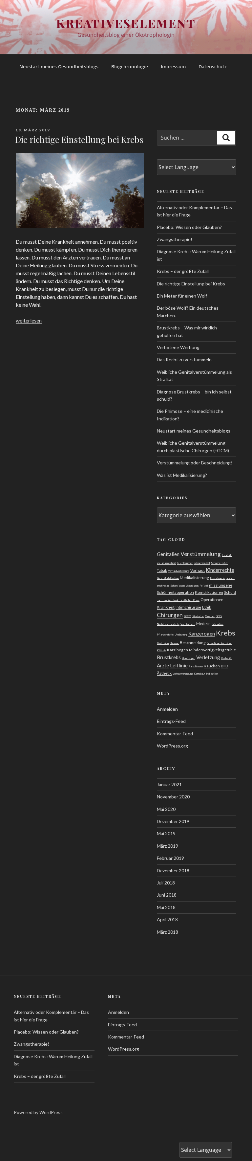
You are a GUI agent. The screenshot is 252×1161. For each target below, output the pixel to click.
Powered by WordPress (38, 1112)
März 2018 (167, 932)
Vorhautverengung (183, 673)
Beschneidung (193, 642)
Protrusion (163, 643)
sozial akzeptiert (166, 563)
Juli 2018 (166, 882)
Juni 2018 (167, 895)
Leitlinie (179, 665)
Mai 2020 (166, 809)
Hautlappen (188, 658)
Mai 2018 (166, 907)
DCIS (219, 616)
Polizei (204, 585)
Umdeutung (181, 634)
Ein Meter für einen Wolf (182, 296)
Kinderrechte (220, 570)
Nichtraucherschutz (168, 624)
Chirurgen (170, 615)
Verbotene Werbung (178, 347)
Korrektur (199, 673)
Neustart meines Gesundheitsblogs (58, 66)
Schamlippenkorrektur (219, 643)
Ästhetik (164, 673)
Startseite (198, 616)
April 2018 (167, 919)
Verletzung (208, 657)
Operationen (211, 599)
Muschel (210, 616)
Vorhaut (197, 570)
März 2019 (167, 846)
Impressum (173, 66)
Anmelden (167, 709)
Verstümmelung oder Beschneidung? (195, 462)
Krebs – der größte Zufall (183, 271)
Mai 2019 (166, 833)
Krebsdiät (226, 658)
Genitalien (168, 554)
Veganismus (192, 585)
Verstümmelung (200, 553)
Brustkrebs (169, 657)
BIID (224, 665)
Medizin (203, 623)
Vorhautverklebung (178, 570)
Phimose (174, 643)
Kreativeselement (126, 23)
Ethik (206, 607)
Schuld (230, 592)
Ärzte (163, 665)
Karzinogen (177, 649)
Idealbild (227, 555)
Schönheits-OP (219, 563)
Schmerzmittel (202, 563)
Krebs (225, 632)
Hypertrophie (217, 578)
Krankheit (166, 607)
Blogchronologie (129, 66)
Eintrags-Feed (171, 721)
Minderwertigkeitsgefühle (212, 649)
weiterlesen (29, 320)
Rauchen (212, 665)
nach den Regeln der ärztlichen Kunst (178, 600)
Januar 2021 (169, 784)
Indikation (212, 673)
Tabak (162, 570)
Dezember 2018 (173, 870)
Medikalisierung (194, 577)
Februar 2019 (170, 858)
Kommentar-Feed (175, 733)
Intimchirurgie (188, 607)
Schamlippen (177, 585)
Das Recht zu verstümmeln (184, 359)
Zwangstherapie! (174, 239)
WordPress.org (172, 745)
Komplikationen (209, 592)
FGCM (187, 616)
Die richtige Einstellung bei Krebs (79, 139)
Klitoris (161, 650)
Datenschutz (213, 66)
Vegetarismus (187, 624)
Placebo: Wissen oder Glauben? (189, 227)
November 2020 (173, 796)
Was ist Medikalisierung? (182, 475)
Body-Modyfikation (168, 578)
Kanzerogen (201, 633)
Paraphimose (196, 666)
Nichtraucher (185, 563)
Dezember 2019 (173, 821)
